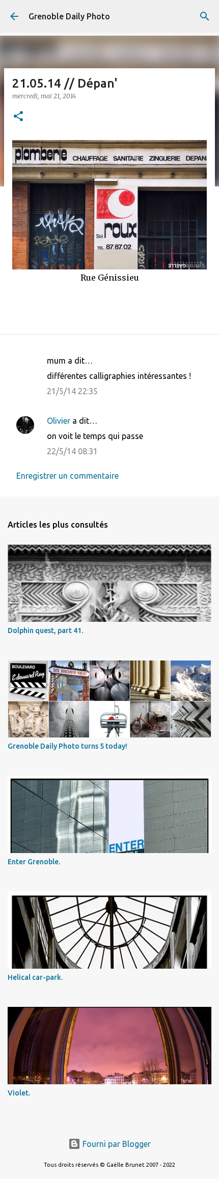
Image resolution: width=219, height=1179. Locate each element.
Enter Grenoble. (34, 862)
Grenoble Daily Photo (69, 16)
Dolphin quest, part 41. (45, 630)
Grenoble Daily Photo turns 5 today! (67, 746)
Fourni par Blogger (115, 1143)
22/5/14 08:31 (72, 451)
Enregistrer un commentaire (67, 475)
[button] (18, 117)
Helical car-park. (35, 977)
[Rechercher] (205, 16)
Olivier (58, 420)
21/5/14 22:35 (72, 391)
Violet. (19, 1093)
